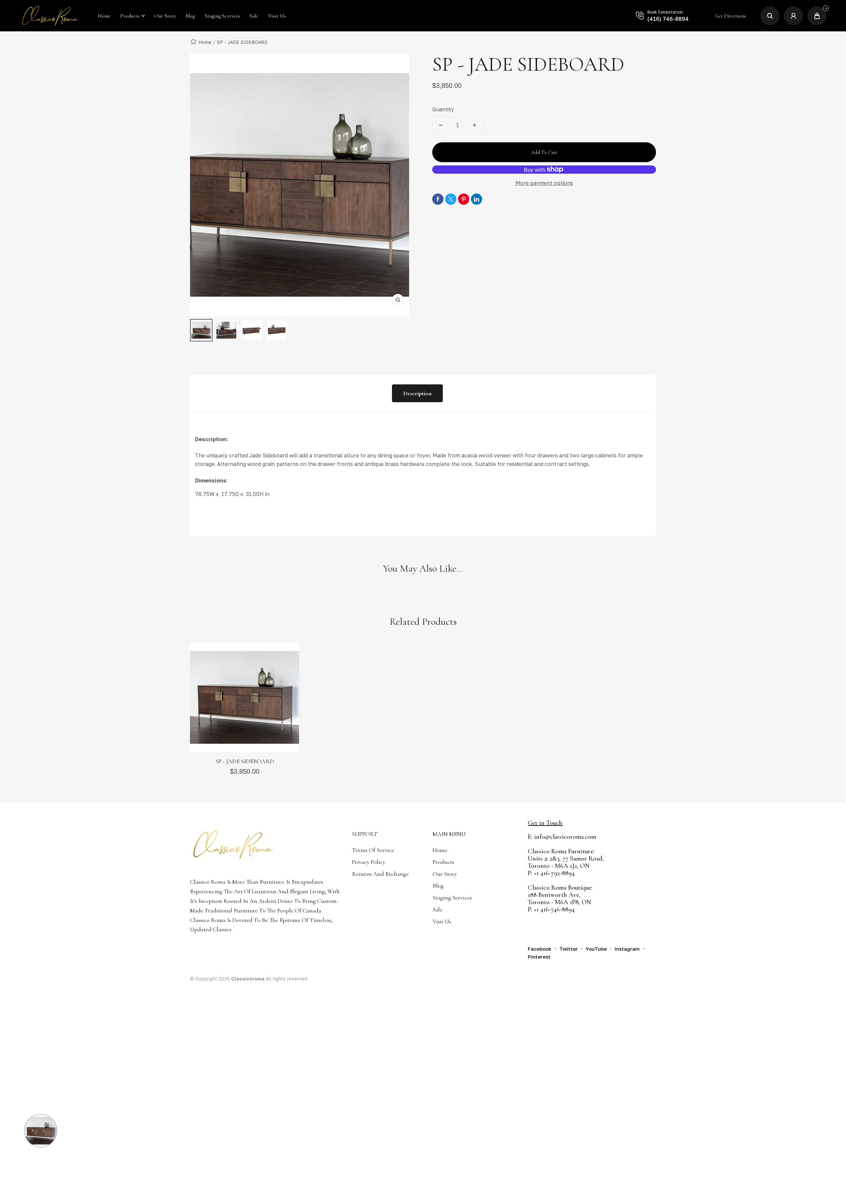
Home (205, 42)
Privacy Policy (368, 862)
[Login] (793, 16)
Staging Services (452, 897)
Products (129, 16)
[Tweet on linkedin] (476, 199)
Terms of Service (373, 850)
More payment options (544, 183)
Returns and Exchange (380, 873)
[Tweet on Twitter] (450, 199)
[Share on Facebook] (437, 199)
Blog (438, 885)
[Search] (770, 16)
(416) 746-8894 (668, 19)
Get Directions (730, 16)
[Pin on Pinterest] (463, 199)
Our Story (445, 873)
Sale (437, 909)
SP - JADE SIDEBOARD (244, 761)
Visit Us (442, 921)
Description (417, 393)
